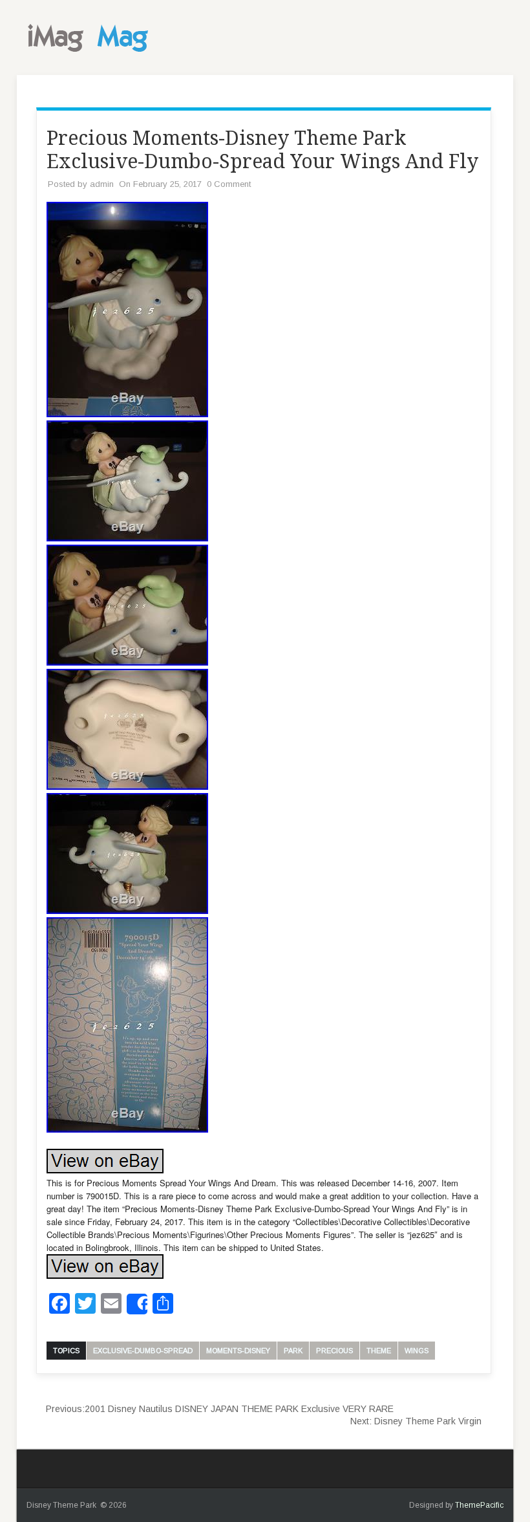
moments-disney (238, 1350)
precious (334, 1350)
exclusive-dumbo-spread (143, 1350)
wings (417, 1350)
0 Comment (229, 184)
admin (102, 184)
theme (378, 1350)
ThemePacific (479, 1505)
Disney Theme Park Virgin (416, 1421)
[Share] (137, 1304)
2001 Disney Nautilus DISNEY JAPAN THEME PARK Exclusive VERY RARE (220, 1409)
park (293, 1350)
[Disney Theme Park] (91, 55)
